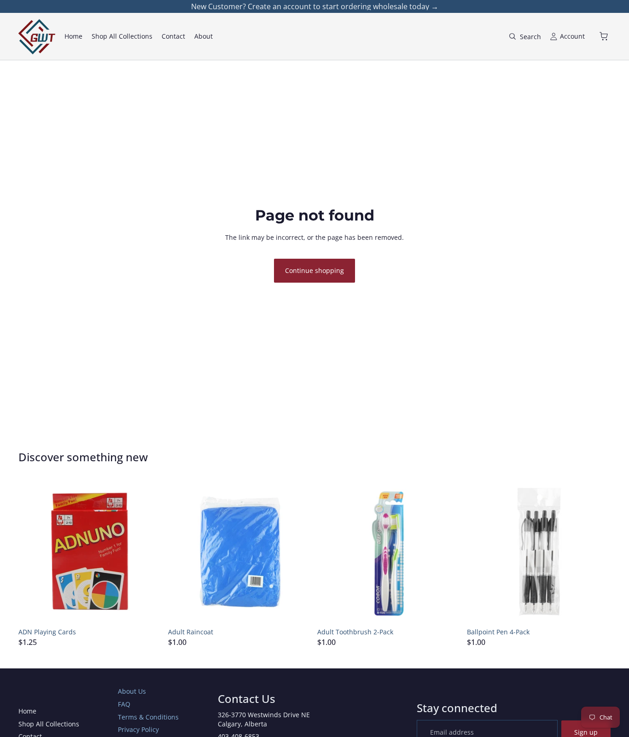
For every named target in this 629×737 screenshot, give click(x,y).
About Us (132, 691)
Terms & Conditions (148, 717)
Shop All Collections (48, 724)
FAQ (124, 704)
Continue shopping (314, 270)
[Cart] (604, 36)
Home (27, 711)
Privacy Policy (138, 729)
